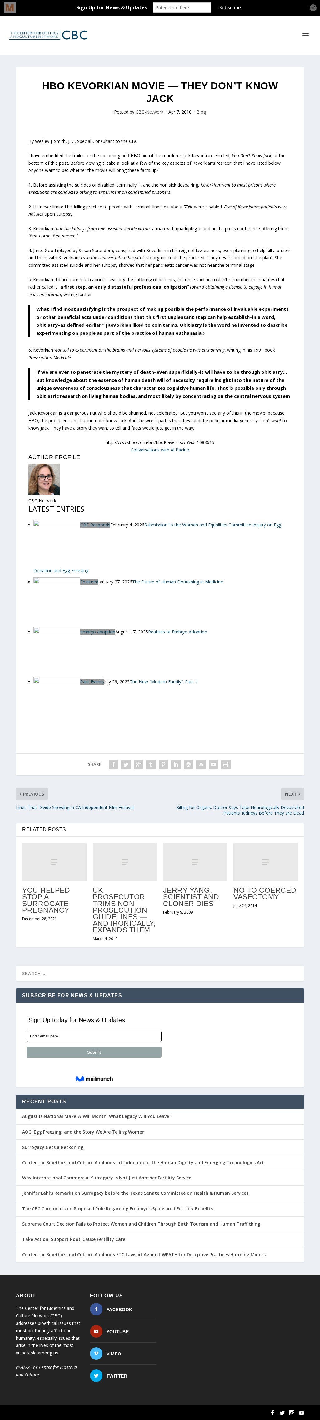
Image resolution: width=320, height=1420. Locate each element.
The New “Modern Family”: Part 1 (163, 682)
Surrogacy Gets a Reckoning (52, 1147)
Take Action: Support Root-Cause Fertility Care (73, 1239)
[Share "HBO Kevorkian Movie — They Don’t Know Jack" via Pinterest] (163, 764)
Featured (89, 582)
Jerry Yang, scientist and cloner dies (191, 896)
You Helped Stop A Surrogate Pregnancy (46, 900)
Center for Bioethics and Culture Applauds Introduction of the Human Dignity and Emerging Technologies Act (143, 1162)
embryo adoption (97, 632)
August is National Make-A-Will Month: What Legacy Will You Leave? (96, 1116)
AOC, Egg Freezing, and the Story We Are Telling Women (83, 1132)
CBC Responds (95, 525)
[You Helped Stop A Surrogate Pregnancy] (54, 862)
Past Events (92, 682)
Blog (201, 112)
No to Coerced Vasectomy (265, 893)
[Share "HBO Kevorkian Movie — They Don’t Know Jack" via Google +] (138, 764)
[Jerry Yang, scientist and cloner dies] (195, 862)
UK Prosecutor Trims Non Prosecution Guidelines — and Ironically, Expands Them (124, 910)
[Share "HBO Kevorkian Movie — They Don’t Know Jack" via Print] (226, 764)
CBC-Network (149, 112)
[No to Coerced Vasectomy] (265, 862)
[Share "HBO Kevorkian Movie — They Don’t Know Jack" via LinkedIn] (176, 764)
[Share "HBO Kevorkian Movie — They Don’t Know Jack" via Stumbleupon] (201, 764)
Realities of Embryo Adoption (177, 632)
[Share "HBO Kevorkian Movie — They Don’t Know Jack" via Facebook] (113, 764)
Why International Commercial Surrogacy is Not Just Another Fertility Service (106, 1178)
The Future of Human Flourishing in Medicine (177, 582)
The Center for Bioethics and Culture (71, 1413)
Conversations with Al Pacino (160, 450)
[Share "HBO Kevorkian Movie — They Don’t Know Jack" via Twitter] (126, 764)
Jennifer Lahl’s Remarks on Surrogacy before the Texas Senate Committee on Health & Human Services (135, 1193)
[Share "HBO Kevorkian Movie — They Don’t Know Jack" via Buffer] (188, 764)
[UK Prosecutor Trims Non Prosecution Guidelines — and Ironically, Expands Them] (125, 862)
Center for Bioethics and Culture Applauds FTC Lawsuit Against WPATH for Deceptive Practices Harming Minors (144, 1254)
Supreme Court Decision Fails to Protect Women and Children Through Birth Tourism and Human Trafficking (141, 1224)
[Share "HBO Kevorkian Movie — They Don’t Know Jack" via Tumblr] (151, 764)
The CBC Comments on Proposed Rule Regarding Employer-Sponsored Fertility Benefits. (118, 1209)
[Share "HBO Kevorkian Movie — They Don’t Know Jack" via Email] (213, 764)
